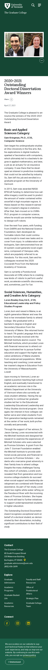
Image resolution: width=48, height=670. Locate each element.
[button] (41, 60)
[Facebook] (7, 623)
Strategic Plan (32, 598)
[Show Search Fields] (33, 5)
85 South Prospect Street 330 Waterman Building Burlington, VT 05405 (15, 556)
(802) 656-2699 (10, 566)
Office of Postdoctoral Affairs (32, 590)
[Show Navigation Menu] (39, 5)
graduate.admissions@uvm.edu (18, 563)
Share (6, 99)
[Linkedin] (28, 623)
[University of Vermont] (13, 8)
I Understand (15, 662)
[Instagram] (17, 623)
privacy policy (29, 655)
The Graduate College (15, 12)
